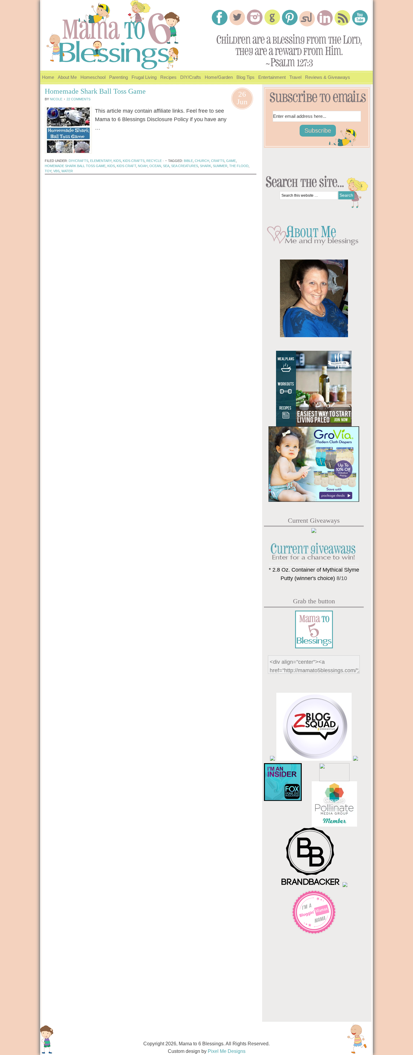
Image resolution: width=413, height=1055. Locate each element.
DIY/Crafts (189, 79)
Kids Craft (126, 166)
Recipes (167, 79)
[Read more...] (110, 137)
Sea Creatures (184, 166)
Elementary (101, 161)
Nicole (56, 99)
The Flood (239, 166)
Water (67, 171)
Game (231, 161)
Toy (48, 171)
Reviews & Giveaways (326, 79)
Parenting (117, 79)
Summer (220, 166)
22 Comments (78, 99)
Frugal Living (143, 79)
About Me (66, 79)
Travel (294, 79)
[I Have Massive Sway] (355, 759)
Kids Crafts (134, 161)
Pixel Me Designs (227, 1051)
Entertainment (271, 79)
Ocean (155, 166)
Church (202, 161)
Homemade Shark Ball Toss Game (95, 91)
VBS (56, 171)
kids (111, 166)
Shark (205, 166)
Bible (188, 161)
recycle (154, 161)
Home (48, 77)
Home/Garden (218, 79)
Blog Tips (245, 77)
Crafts (217, 161)
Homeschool (92, 79)
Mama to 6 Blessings (115, 31)
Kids (117, 161)
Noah (143, 166)
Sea (166, 166)
